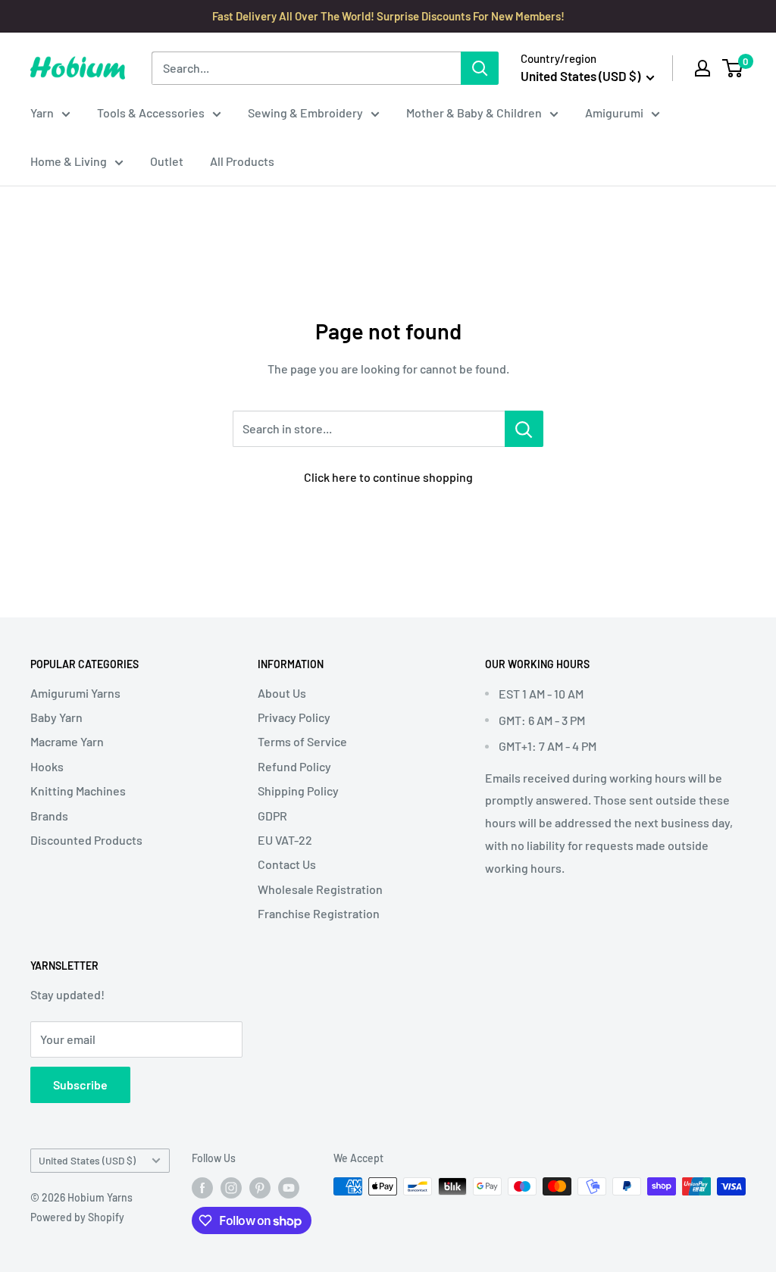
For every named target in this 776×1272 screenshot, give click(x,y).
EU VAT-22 (285, 840)
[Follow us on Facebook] (202, 1188)
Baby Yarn (56, 717)
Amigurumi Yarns (75, 693)
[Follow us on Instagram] (231, 1188)
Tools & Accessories (151, 112)
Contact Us (287, 864)
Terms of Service (302, 741)
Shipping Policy (298, 790)
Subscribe (80, 1084)
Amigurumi (614, 112)
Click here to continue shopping (388, 477)
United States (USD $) (87, 1160)
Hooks (47, 766)
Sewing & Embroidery (305, 112)
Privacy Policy (294, 717)
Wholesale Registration (320, 889)
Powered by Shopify (77, 1217)
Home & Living (68, 161)
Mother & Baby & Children (474, 112)
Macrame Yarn (67, 741)
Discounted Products (86, 840)
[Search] (480, 68)
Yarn (42, 112)
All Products (242, 161)
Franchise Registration (319, 913)
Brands (49, 815)
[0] (733, 68)
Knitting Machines (78, 790)
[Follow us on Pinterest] (260, 1188)
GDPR (272, 815)
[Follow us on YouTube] (288, 1188)
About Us (282, 693)
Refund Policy (294, 766)
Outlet (166, 161)
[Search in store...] (524, 429)
